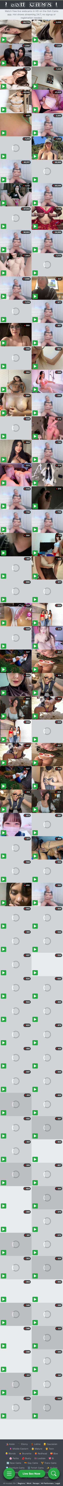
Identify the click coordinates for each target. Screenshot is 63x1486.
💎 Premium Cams (15, 1467)
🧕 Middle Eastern (18, 1448)
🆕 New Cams (14, 1463)
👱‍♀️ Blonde (10, 1453)
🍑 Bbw (54, 1453)
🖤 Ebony (23, 1444)
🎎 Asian (10, 1444)
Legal (57, 1483)
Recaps (36, 1483)
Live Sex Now (31, 1473)
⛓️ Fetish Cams (36, 1467)
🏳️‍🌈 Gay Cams (31, 1463)
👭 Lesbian (40, 1458)
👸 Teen (49, 1448)
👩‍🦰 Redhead (40, 1453)
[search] (54, 1473)
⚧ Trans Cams (48, 1463)
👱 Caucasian (50, 1444)
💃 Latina (35, 1444)
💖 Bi (51, 1458)
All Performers (47, 1483)
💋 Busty (26, 1458)
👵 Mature (36, 1448)
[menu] (9, 1473)
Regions (21, 1483)
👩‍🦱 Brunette (25, 1453)
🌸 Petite (14, 1458)
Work (29, 1483)
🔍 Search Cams (48, 1477)
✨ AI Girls (52, 1467)
